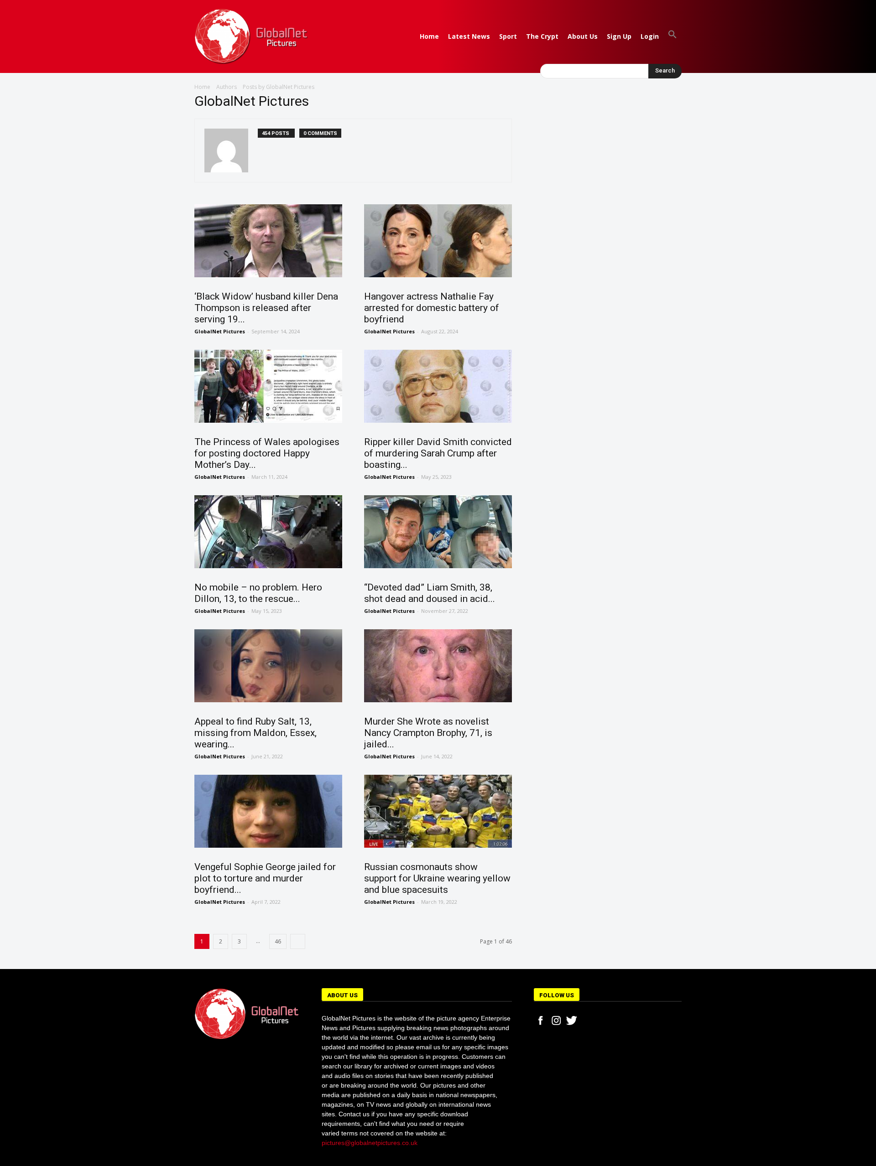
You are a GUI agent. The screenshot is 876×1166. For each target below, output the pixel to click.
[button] (672, 36)
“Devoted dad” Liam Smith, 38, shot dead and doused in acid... (429, 593)
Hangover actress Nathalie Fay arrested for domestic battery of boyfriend (431, 308)
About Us (583, 36)
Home (429, 36)
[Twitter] (572, 1020)
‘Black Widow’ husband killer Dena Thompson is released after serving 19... (266, 308)
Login (650, 36)
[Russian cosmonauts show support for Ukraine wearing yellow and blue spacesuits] (438, 811)
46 (278, 941)
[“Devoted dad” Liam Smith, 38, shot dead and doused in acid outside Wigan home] (438, 531)
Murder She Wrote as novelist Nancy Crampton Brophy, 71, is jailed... (428, 733)
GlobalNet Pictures (219, 331)
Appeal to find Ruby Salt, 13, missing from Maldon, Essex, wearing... (255, 733)
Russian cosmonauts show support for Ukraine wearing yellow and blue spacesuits (437, 878)
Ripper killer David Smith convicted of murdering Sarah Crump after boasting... (438, 453)
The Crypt (542, 36)
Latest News (469, 36)
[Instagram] (556, 1020)
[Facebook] (541, 1020)
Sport (508, 36)
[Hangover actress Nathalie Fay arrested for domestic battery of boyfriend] (438, 240)
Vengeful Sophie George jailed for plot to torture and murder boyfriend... (265, 878)
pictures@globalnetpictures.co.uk (369, 1142)
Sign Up (619, 36)
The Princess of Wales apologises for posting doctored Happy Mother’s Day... (266, 453)
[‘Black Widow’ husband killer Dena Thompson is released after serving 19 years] (268, 240)
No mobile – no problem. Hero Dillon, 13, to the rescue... (258, 593)
